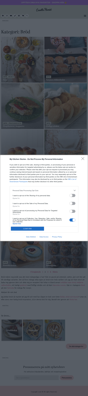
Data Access (44, 237)
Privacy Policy (57, 237)
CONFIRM (27, 229)
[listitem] (44, 190)
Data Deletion (31, 237)
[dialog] (44, 198)
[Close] (83, 159)
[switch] (72, 195)
